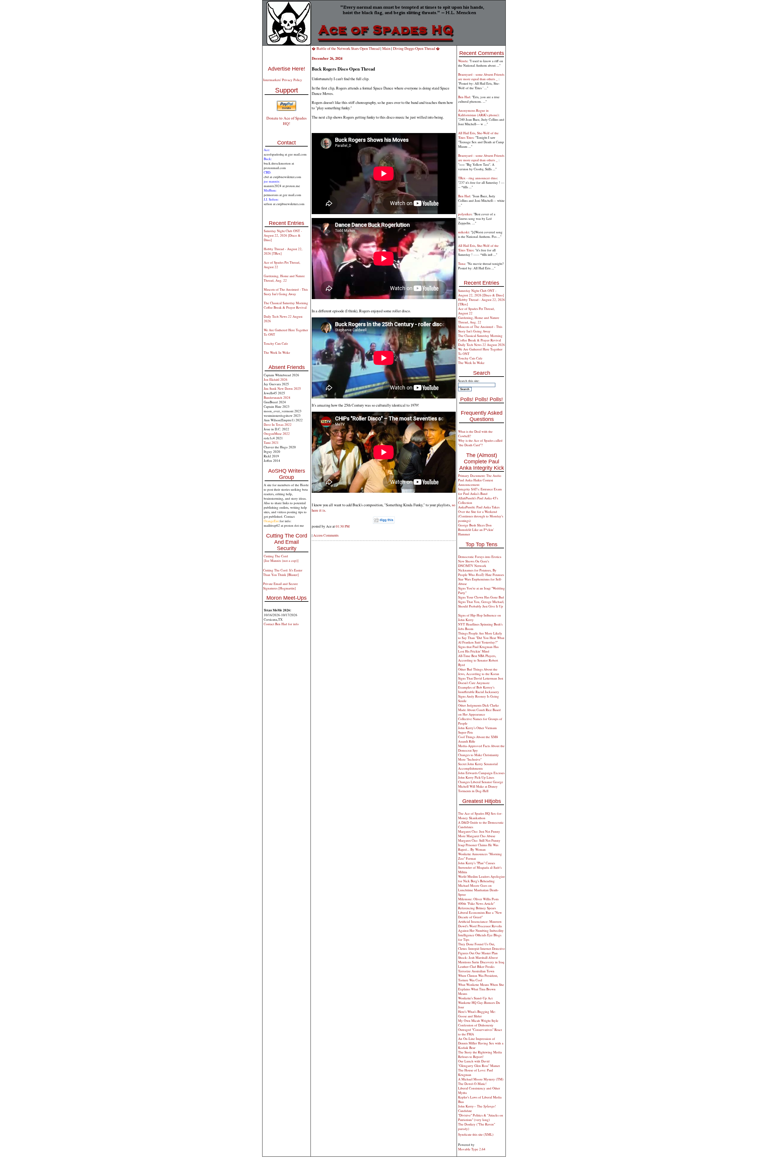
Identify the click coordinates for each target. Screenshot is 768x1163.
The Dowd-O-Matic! (472, 1083)
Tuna (461, 263)
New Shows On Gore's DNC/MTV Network (473, 563)
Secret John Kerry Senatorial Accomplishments (478, 766)
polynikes (465, 214)
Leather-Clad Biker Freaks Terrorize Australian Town (476, 968)
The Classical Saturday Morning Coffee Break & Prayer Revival (286, 305)
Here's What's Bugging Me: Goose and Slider (477, 1013)
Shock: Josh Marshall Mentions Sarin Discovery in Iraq (481, 959)
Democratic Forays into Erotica (479, 556)
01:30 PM (343, 526)
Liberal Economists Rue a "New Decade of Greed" (480, 914)
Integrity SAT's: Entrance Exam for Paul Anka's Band (480, 491)
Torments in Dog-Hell (473, 791)
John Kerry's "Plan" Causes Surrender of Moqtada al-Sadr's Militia (480, 867)
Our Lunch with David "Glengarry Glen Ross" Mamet (479, 1063)
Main (386, 48)
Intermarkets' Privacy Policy (282, 79)
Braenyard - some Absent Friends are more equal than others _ (481, 76)
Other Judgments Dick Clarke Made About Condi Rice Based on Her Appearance (479, 709)
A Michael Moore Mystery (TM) (480, 1079)
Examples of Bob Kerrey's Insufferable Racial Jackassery (478, 689)
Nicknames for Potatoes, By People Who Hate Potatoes (481, 572)
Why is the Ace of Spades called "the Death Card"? (480, 442)
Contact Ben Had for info (281, 624)
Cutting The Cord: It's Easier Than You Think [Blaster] (282, 572)
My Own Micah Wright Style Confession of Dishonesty (478, 1022)
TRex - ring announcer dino (477, 178)
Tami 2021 (271, 442)
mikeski (463, 232)
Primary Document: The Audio (479, 475)
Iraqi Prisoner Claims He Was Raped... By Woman (478, 847)
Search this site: (468, 380)
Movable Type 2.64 (471, 1149)
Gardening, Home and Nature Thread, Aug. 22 (284, 278)
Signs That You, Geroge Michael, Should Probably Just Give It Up (481, 603)
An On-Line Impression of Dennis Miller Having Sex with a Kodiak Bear (480, 1043)
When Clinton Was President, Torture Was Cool (478, 977)
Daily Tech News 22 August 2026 (481, 344)
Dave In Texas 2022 (278, 424)
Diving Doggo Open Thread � (416, 48)
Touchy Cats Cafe (276, 343)
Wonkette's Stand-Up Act (475, 998)
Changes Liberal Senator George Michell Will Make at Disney (480, 784)
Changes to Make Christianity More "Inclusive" (478, 757)
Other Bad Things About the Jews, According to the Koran (478, 671)
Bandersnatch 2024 (277, 397)
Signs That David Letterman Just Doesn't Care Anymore (480, 680)
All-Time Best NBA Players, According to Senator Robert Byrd (478, 660)
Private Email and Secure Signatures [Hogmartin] (280, 585)
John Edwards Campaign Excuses (481, 773)
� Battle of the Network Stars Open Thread (346, 48)
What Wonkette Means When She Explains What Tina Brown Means (481, 989)
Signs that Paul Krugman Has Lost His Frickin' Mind (478, 648)
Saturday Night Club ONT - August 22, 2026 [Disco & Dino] (283, 235)
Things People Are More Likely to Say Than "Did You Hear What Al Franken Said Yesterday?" (481, 637)
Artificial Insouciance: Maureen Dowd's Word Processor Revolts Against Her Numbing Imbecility (481, 926)
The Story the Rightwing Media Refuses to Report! (480, 1054)
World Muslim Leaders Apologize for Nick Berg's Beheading (481, 878)
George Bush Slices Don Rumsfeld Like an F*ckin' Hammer (476, 529)
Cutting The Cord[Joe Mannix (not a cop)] (281, 558)
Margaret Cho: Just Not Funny (479, 831)
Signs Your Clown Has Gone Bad (481, 597)
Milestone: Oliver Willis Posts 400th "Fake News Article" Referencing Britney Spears (478, 903)
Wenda (462, 61)
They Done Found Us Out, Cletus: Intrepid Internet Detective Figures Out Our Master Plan (481, 948)
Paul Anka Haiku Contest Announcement (475, 482)
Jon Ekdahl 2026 (275, 379)
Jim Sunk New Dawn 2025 (282, 388)
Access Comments (325, 535)
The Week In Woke (277, 352)
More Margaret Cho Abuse (476, 836)
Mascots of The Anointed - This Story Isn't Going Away (286, 291)
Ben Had (464, 97)
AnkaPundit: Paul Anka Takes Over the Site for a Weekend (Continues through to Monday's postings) (480, 514)
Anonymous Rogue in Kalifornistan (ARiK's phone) (478, 112)
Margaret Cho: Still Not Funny (479, 840)
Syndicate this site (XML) (476, 1134)
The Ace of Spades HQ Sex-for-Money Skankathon (480, 815)
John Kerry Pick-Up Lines (476, 777)
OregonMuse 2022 (277, 433)
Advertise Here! (286, 69)
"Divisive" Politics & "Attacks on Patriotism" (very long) (480, 1117)
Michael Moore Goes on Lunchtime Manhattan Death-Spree (478, 890)
